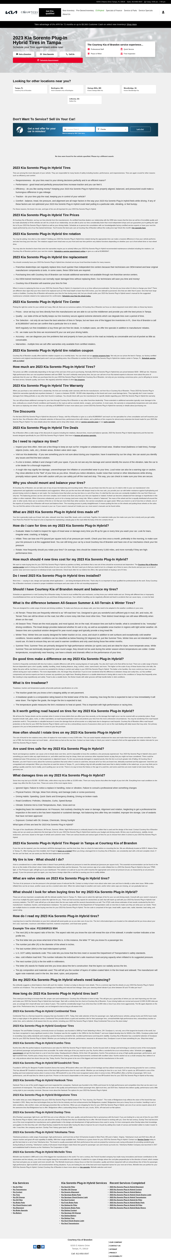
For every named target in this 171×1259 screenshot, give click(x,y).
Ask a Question (23, 54)
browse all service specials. (85, 435)
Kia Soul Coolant (68, 1200)
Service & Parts (130, 11)
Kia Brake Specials (20, 1210)
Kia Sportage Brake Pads (71, 1195)
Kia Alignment (18, 1208)
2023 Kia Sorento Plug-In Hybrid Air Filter (126, 1200)
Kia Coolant (17, 1192)
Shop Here (132, 24)
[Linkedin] (43, 1247)
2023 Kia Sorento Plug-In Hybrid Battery (125, 1192)
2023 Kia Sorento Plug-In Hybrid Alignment (127, 1187)
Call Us (70, 54)
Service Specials (146, 11)
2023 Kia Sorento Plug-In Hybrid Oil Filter (126, 1205)
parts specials (109, 422)
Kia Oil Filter (18, 1200)
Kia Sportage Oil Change (71, 1213)
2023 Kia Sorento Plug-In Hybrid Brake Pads (127, 1202)
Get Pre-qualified (50, 12)
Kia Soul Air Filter (68, 1187)
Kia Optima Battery (68, 1216)
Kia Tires (16, 1195)
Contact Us (115, 1246)
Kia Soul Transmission (70, 1223)
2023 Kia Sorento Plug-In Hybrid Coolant (126, 1189)
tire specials (85, 1167)
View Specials (47, 54)
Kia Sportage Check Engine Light (74, 1197)
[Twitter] (39, 1247)
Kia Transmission (20, 1189)
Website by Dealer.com (44, 1249)
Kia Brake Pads (19, 1202)
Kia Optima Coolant (69, 1210)
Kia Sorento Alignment (70, 1192)
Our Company (116, 1242)
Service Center (143, 1139)
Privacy (113, 1253)
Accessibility (116, 1256)
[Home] (11, 12)
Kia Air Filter (18, 1187)
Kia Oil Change (19, 1197)
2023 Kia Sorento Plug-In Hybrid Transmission (128, 1197)
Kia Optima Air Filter (69, 1205)
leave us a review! (65, 851)
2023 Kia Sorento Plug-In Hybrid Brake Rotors (128, 1208)
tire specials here (139, 228)
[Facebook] (35, 1247)
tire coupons (80, 380)
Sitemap (113, 1249)
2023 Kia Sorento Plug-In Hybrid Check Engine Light (130, 1195)
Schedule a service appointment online (69, 251)
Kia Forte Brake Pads (69, 1202)
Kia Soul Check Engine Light (72, 1221)
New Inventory (68, 11)
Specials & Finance (114, 11)
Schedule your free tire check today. (76, 296)
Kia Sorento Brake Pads (70, 1208)
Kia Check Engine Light (22, 1205)
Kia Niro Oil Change (69, 1189)
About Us (66, 14)
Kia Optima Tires (67, 1218)
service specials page (89, 422)
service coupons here (101, 356)
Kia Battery (17, 1213)
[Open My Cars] (162, 12)
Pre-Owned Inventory (85, 11)
